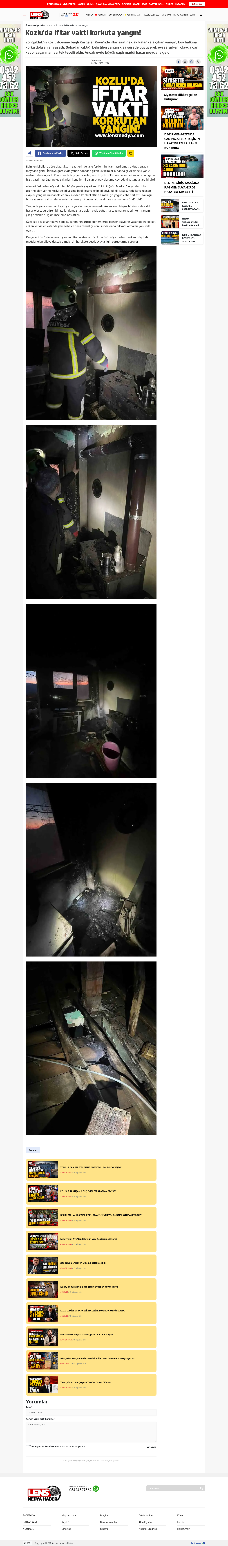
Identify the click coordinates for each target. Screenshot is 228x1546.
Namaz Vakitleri (109, 1522)
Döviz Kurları (146, 1515)
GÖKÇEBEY (114, 4)
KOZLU (81, 4)
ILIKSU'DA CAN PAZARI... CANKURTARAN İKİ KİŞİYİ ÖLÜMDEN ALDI (190, 206)
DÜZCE (169, 4)
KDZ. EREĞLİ (69, 4)
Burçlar (104, 1515)
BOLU (161, 4)
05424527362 (80, 1490)
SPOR (144, 4)
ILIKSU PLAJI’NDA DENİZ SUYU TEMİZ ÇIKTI (191, 238)
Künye (180, 1515)
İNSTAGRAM (30, 1522)
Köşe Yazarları (69, 1515)
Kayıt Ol (66, 1522)
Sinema (104, 1528)
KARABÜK (180, 4)
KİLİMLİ (90, 4)
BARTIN (153, 4)
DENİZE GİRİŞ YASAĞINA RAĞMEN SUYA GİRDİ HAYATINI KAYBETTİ (181, 187)
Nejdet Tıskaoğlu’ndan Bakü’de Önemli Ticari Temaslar (190, 222)
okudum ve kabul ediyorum (57, 1446)
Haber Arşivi (183, 1528)
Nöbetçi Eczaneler (148, 1528)
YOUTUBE (28, 1528)
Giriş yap (66, 1528)
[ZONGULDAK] (182, 166)
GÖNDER (151, 1447)
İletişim (181, 1522)
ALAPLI (136, 4)
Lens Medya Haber (36, 25)
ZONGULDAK (54, 4)
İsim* (29, 1407)
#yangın (33, 1150)
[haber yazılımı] (198, 1543)
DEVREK (126, 4)
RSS (28, 1543)
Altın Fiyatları (146, 1522)
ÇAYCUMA (101, 4)
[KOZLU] (182, 78)
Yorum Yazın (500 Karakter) (40, 1418)
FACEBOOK (29, 1515)
